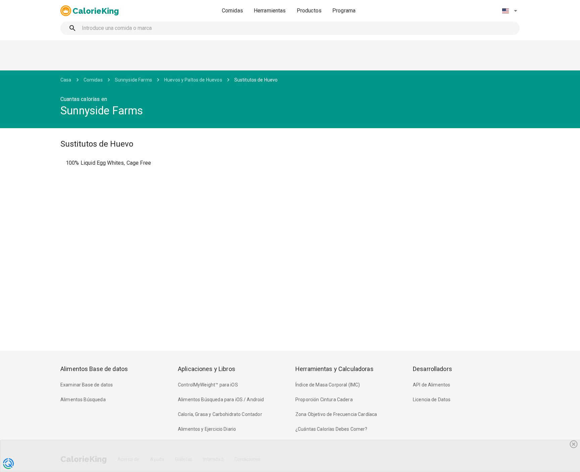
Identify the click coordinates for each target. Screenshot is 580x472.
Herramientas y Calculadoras (334, 368)
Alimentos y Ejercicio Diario (207, 429)
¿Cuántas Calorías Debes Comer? (331, 429)
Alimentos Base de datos (94, 368)
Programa (343, 10)
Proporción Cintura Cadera (324, 399)
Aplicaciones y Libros (206, 368)
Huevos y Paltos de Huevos (193, 80)
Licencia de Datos (432, 399)
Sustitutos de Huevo (256, 80)
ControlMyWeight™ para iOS (208, 384)
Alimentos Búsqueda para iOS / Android (221, 399)
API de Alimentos (431, 384)
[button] (509, 10)
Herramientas (270, 10)
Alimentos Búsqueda (83, 399)
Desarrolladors (432, 368)
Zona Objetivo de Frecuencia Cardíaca (336, 414)
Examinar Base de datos (86, 384)
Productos (309, 10)
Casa (65, 80)
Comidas (232, 10)
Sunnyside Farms (133, 80)
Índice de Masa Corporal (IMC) (327, 384)
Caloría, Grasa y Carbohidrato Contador (220, 414)
